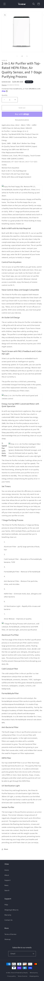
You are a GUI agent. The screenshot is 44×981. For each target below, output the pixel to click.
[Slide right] (26, 56)
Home (7, 870)
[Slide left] (17, 56)
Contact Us (9, 920)
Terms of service (22, 976)
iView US (13, 972)
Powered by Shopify (22, 972)
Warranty (8, 915)
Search (7, 890)
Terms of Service (10, 934)
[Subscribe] (33, 953)
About (7, 875)
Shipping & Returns (12, 910)
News (6, 885)
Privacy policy (11, 976)
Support (7, 880)
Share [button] (6, 849)
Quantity (4, 95)
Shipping (4, 85)
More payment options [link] (22, 119)
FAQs (6, 905)
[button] (4, 3)
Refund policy (34, 972)
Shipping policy (34, 976)
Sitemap (7, 939)
